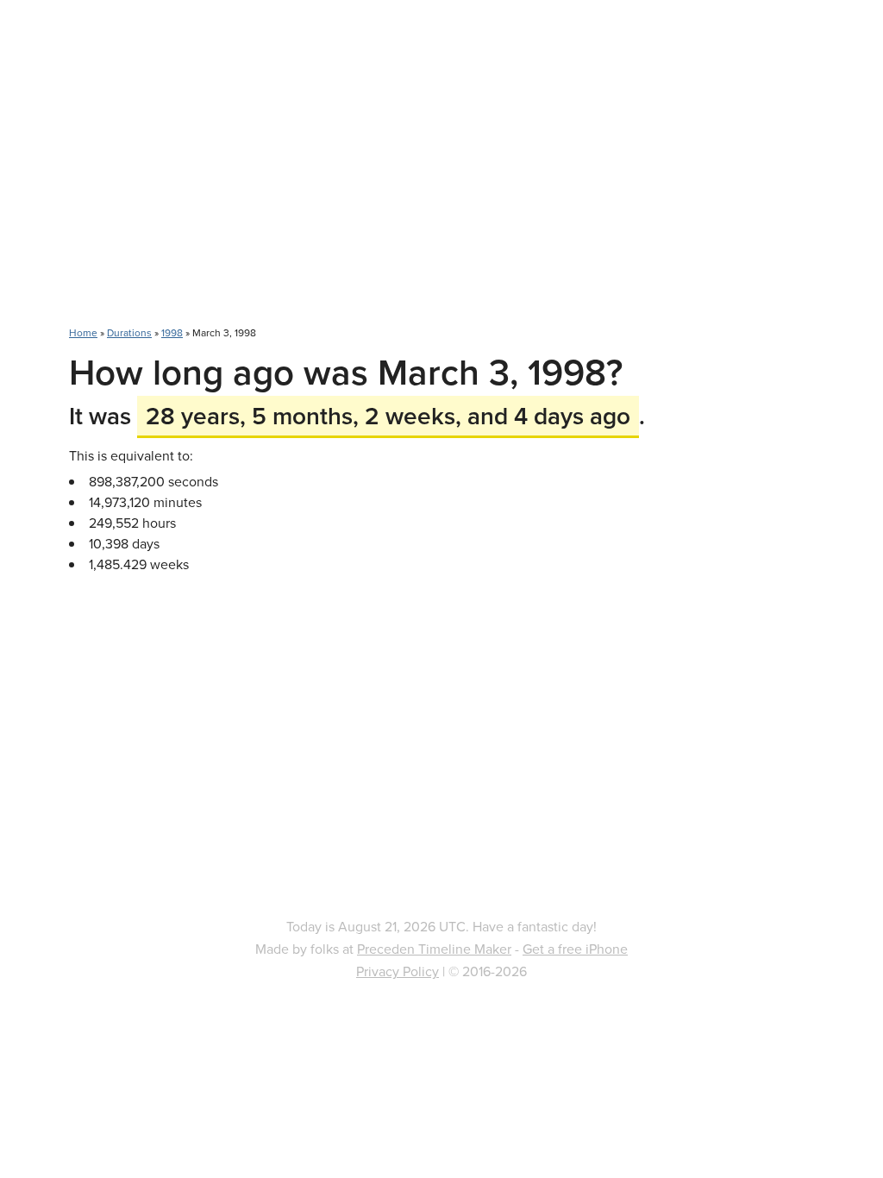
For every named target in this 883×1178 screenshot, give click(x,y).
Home (83, 332)
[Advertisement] (441, 172)
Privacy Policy (397, 971)
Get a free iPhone (575, 948)
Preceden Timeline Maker (434, 948)
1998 (172, 332)
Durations (129, 332)
